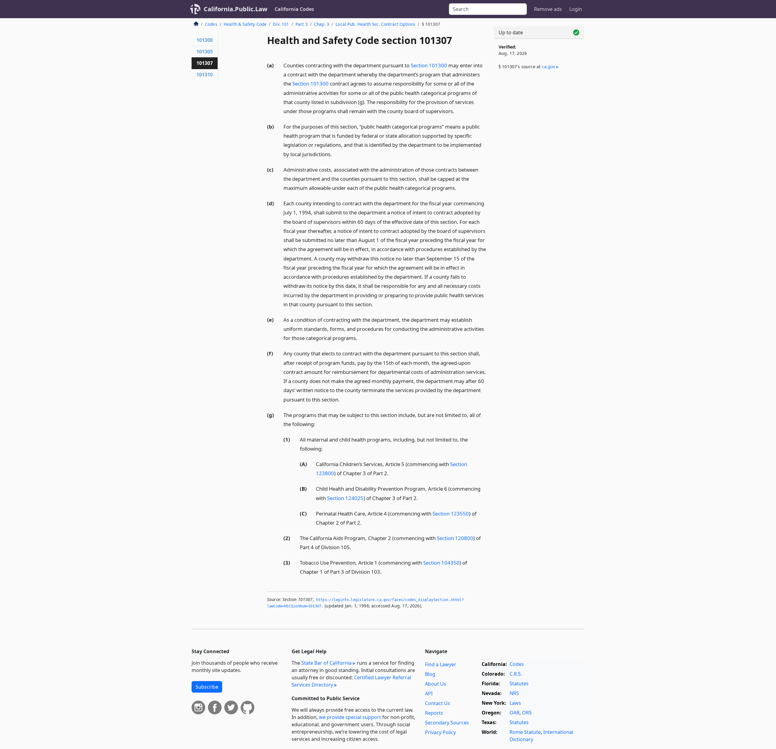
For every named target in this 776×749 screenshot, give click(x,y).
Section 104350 (441, 562)
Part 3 (302, 24)
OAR (515, 712)
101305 (204, 51)
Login (575, 9)
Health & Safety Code (245, 24)
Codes (211, 24)
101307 (204, 63)
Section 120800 (455, 538)
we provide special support (350, 717)
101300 (204, 40)
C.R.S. (516, 673)
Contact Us (437, 703)
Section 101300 (429, 65)
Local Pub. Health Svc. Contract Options (375, 24)
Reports (434, 713)
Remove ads (548, 9)
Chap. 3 (321, 24)
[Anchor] (457, 110)
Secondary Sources (447, 722)
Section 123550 (451, 513)
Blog (430, 674)
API (429, 693)
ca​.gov (548, 66)
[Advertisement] (538, 175)
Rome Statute (525, 732)
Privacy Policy (440, 732)
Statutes (519, 683)
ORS (527, 712)
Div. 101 (281, 24)
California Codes (294, 9)
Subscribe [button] (207, 687)
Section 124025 (345, 498)
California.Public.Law (235, 9)
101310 (204, 74)
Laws (515, 703)
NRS (514, 693)
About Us (435, 683)
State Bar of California (326, 663)
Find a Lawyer (440, 664)
